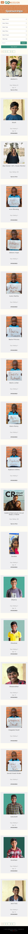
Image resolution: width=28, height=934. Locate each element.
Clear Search (14, 46)
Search (23, 42)
